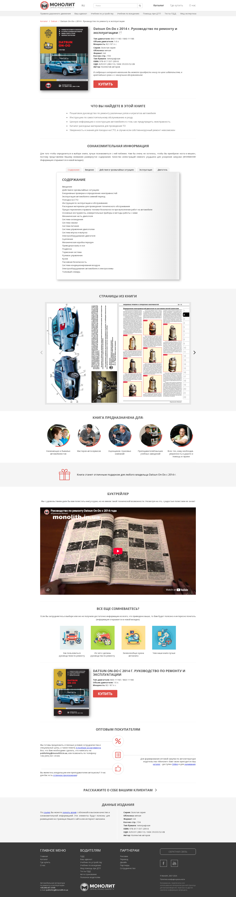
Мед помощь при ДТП (90, 868)
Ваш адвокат (80, 13)
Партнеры (124, 865)
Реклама (124, 856)
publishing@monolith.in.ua (53, 753)
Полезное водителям (90, 877)
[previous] (42, 352)
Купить (105, 84)
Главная (44, 856)
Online (175, 764)
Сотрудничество (127, 868)
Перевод (124, 859)
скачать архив (69, 812)
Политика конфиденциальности (172, 879)
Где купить (176, 5)
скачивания (189, 764)
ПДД (82, 856)
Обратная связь (178, 851)
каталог (156, 764)
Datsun (54, 21)
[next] (194, 352)
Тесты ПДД (170, 13)
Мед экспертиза (188, 13)
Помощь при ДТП (152, 13)
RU (83, 5)
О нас (192, 5)
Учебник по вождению (128, 13)
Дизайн (123, 862)
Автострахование (88, 874)
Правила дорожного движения (55, 13)
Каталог (44, 21)
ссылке (47, 812)
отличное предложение (65, 775)
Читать (64, 58)
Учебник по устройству (102, 13)
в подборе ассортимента (88, 747)
